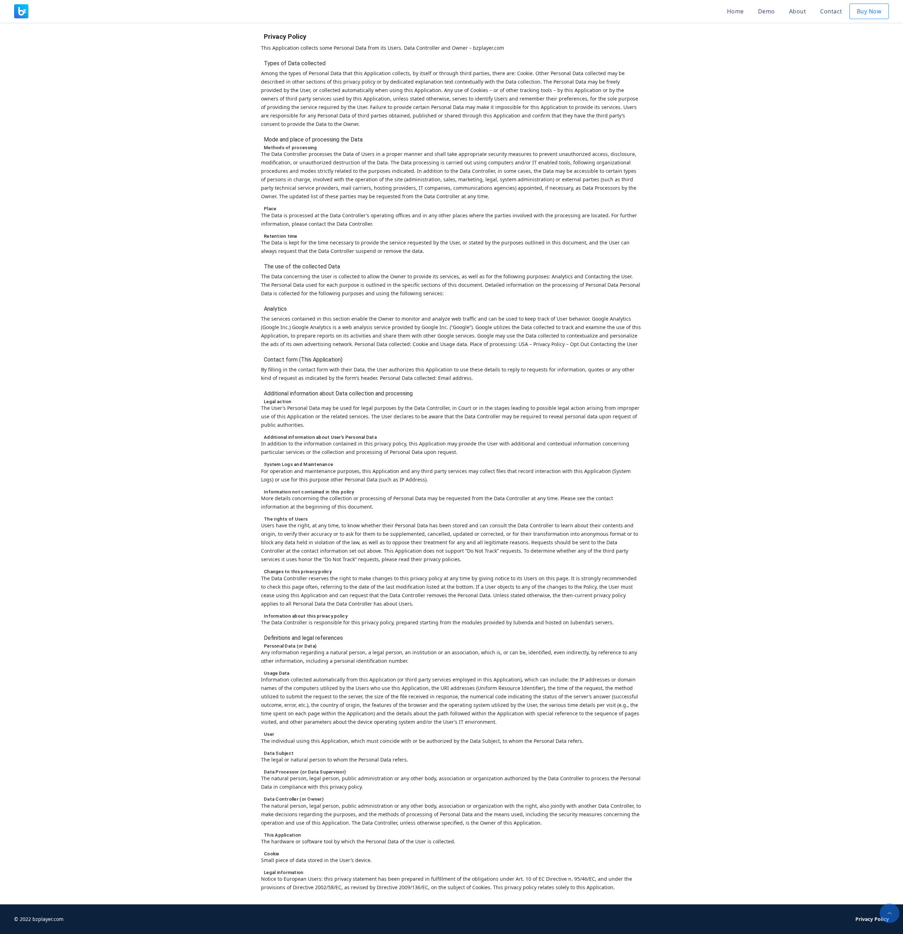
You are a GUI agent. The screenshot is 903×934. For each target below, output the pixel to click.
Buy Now (869, 11)
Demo (766, 11)
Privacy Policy (872, 919)
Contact (831, 11)
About (797, 11)
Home (735, 11)
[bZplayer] (21, 10)
